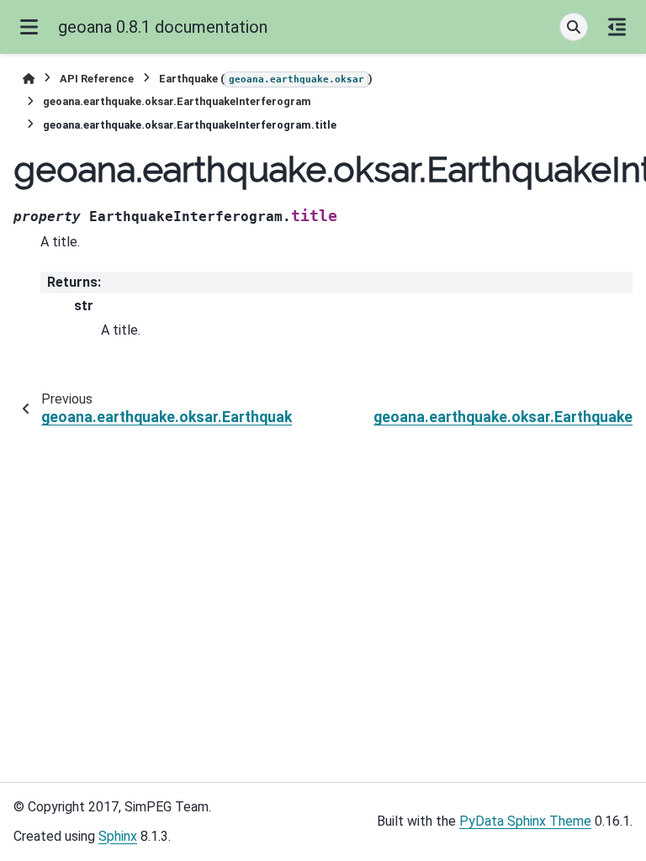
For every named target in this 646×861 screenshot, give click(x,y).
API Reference (97, 78)
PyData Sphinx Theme (525, 821)
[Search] (573, 27)
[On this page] (617, 27)
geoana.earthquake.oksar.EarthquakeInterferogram (177, 101)
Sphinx (117, 836)
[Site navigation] (29, 27)
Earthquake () (266, 78)
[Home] (28, 78)
